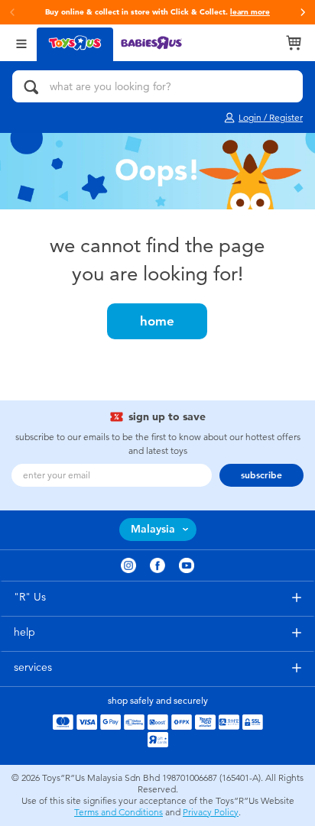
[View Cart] (293, 43)
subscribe (261, 475)
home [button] (157, 321)
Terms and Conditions (118, 812)
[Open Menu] (21, 42)
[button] (303, 12)
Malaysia (153, 529)
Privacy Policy (211, 812)
